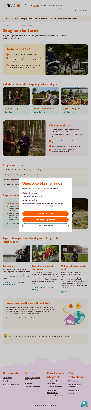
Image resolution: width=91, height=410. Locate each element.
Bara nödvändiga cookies (45, 220)
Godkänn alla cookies (45, 214)
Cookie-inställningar (45, 226)
